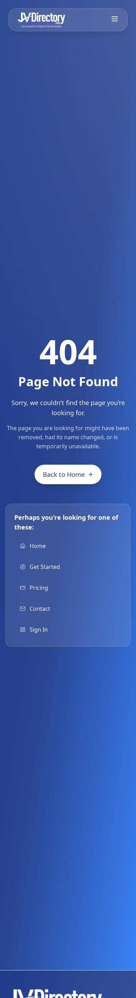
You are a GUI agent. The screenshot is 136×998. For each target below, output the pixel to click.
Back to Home (64, 474)
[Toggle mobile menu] (115, 19)
